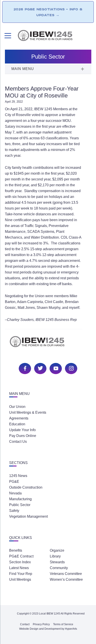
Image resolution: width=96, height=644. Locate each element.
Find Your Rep (20, 574)
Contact (24, 624)
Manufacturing (20, 499)
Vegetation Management (28, 516)
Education (17, 424)
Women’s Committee (66, 579)
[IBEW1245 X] (40, 368)
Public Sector (19, 505)
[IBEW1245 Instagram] (70, 368)
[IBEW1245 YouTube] (55, 368)
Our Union (17, 407)
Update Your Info (22, 430)
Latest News (19, 568)
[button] (48, 69)
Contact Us (18, 441)
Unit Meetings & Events (27, 412)
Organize (57, 550)
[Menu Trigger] (7, 36)
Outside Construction (25, 487)
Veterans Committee (66, 574)
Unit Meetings (20, 579)
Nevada (15, 493)
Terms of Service (63, 624)
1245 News (18, 476)
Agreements (18, 418)
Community (59, 568)
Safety (14, 511)
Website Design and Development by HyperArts (48, 628)
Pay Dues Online (22, 436)
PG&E (14, 481)
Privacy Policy (41, 624)
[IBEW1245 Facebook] (24, 368)
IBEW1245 (54, 36)
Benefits (15, 550)
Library (55, 556)
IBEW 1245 (48, 344)
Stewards (57, 562)
